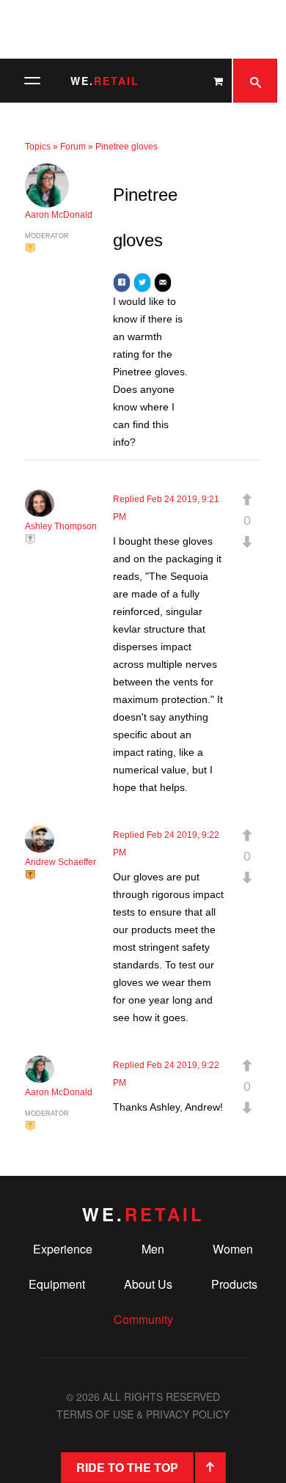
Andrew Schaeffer (60, 862)
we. (104, 80)
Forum (73, 146)
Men (153, 1248)
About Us (148, 1284)
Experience (62, 1248)
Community (143, 1319)
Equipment (57, 1284)
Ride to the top (127, 1467)
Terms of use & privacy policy (143, 1414)
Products (234, 1284)
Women (233, 1248)
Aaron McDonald (58, 215)
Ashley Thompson (61, 526)
